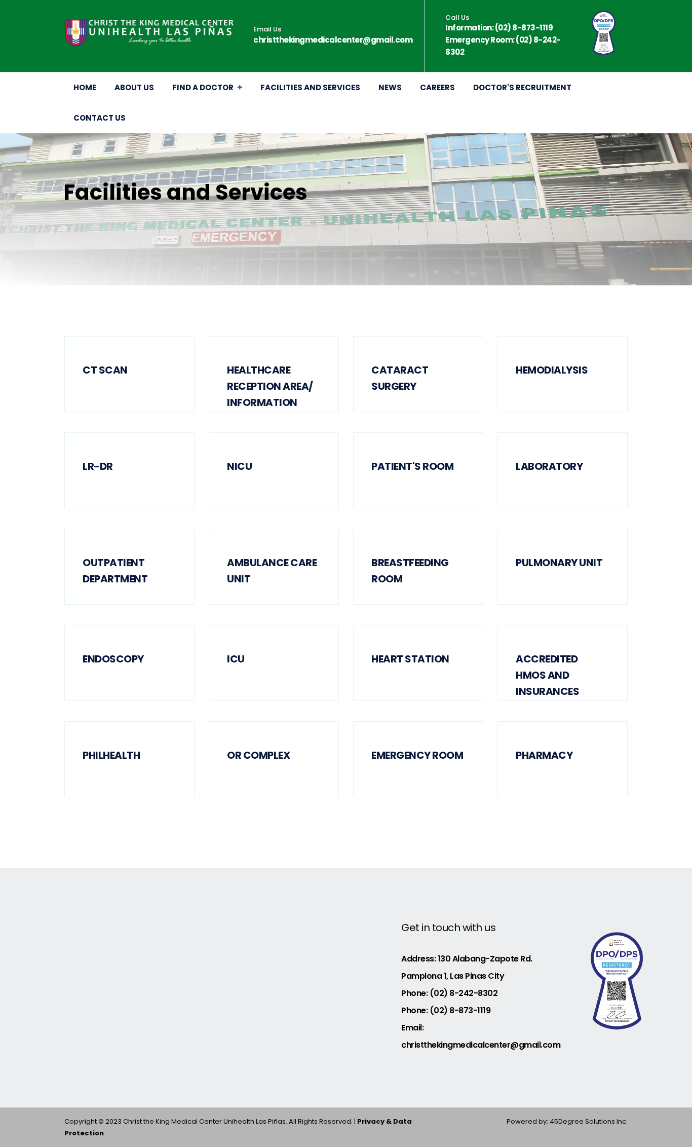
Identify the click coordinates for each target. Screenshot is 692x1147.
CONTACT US (99, 118)
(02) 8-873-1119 (524, 27)
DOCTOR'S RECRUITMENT (522, 87)
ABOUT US (134, 87)
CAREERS (437, 87)
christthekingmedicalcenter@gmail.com (332, 39)
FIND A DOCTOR (203, 87)
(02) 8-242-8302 (464, 993)
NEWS (390, 87)
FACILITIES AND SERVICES (310, 87)
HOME (84, 87)
